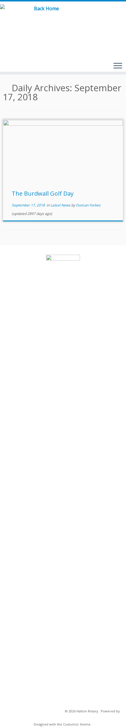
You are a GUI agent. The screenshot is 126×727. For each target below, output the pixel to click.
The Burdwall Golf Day (43, 193)
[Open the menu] (117, 66)
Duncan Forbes (88, 205)
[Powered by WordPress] (91, 717)
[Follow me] (119, 14)
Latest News (60, 205)
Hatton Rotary (87, 711)
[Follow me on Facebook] (112, 14)
